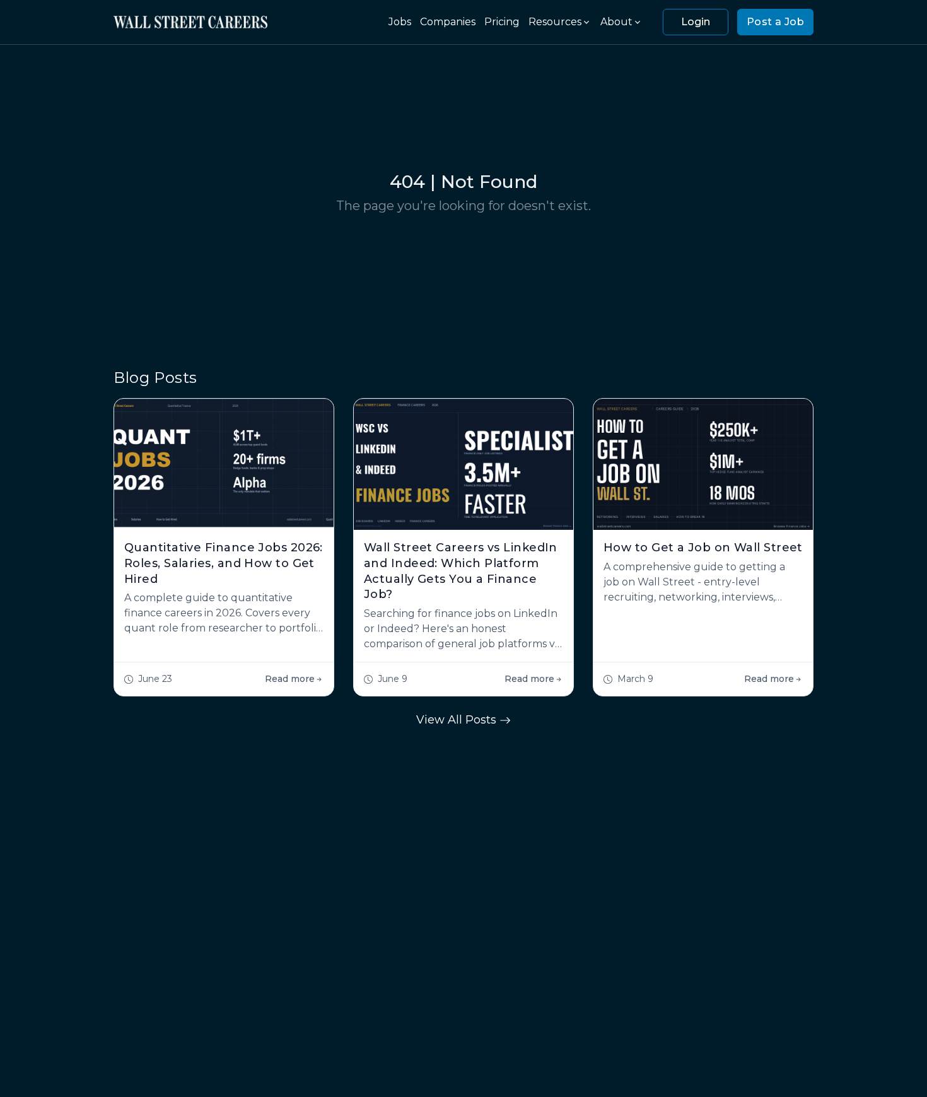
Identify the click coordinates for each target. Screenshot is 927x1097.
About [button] (616, 22)
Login (695, 22)
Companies (447, 22)
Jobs (399, 22)
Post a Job (775, 22)
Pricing (502, 22)
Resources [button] (554, 22)
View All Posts (457, 720)
